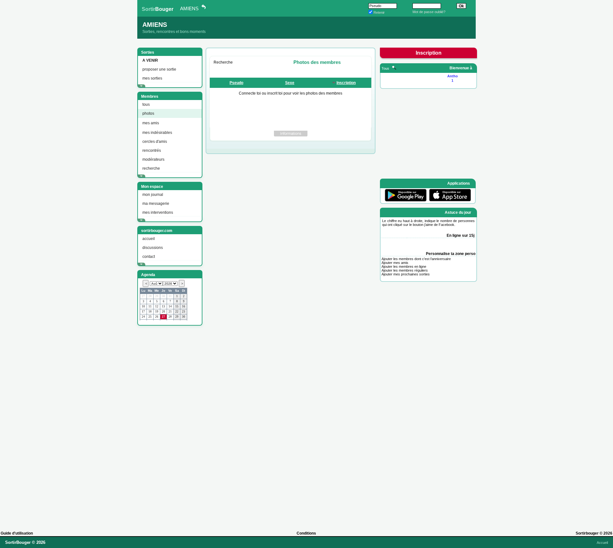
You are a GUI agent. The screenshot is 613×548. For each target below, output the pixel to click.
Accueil (602, 542)
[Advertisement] (169, 425)
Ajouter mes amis (395, 263)
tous (146, 104)
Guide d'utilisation (17, 533)
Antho (452, 76)
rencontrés (151, 150)
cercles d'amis (154, 141)
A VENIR (150, 60)
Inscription (346, 83)
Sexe (289, 83)
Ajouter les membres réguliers (405, 270)
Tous (386, 68)
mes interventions (157, 212)
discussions (152, 247)
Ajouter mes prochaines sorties (406, 274)
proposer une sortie (159, 69)
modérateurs (153, 159)
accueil (148, 238)
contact (148, 256)
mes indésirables (157, 132)
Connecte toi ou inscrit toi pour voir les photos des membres (290, 93)
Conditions (306, 533)
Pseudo (236, 83)
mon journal (152, 194)
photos (148, 113)
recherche (151, 168)
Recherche (223, 62)
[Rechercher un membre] (394, 68)
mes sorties (152, 78)
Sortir (157, 9)
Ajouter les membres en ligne (404, 266)
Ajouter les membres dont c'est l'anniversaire (416, 259)
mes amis (150, 123)
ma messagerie (155, 203)
